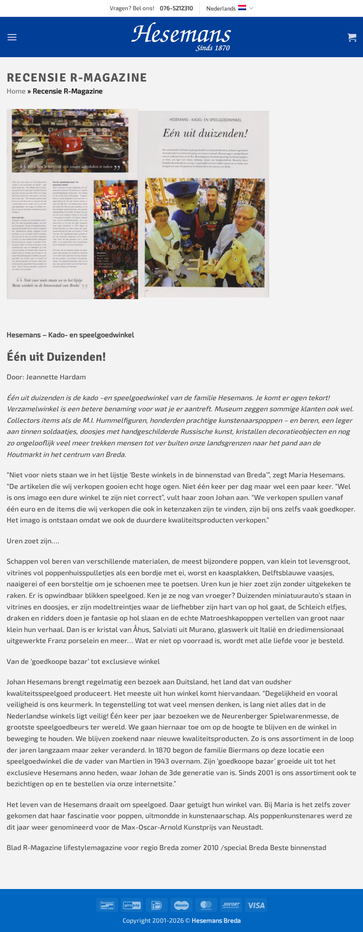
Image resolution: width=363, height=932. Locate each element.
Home (16, 90)
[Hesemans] (181, 37)
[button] (12, 37)
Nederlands (221, 8)
